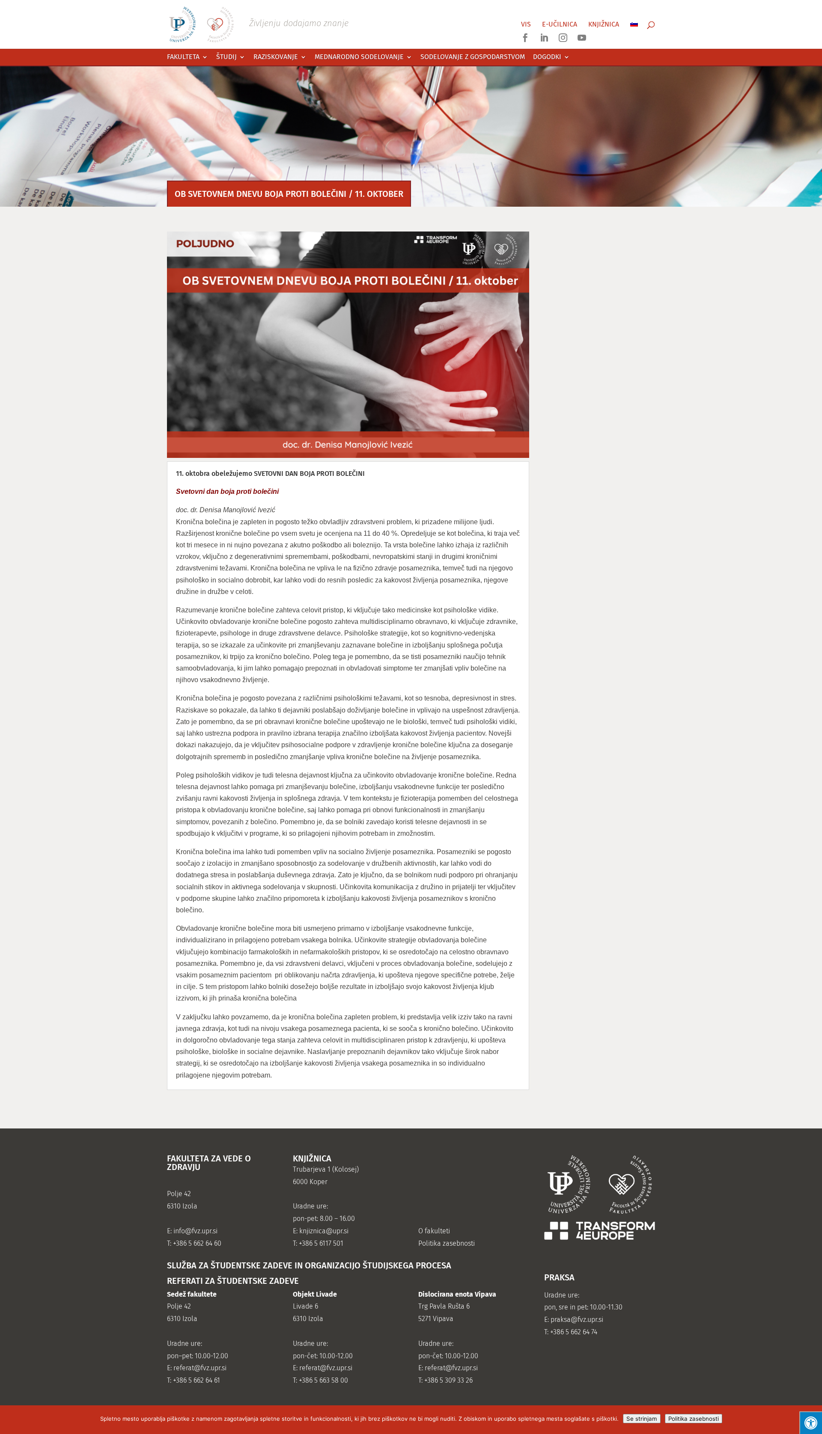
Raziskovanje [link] (275, 57)
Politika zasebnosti (693, 1418)
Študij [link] (226, 57)
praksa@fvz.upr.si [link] (577, 1319)
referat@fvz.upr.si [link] (199, 1368)
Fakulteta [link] (183, 57)
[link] (258, 24)
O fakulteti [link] (434, 1231)
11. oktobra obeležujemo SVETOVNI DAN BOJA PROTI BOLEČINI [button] (270, 473)
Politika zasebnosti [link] (446, 1243)
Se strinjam (641, 1418)
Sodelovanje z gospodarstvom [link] (472, 57)
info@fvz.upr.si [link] (195, 1231)
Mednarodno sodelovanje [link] (359, 57)
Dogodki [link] (547, 57)
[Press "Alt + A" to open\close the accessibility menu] (810, 1422)
